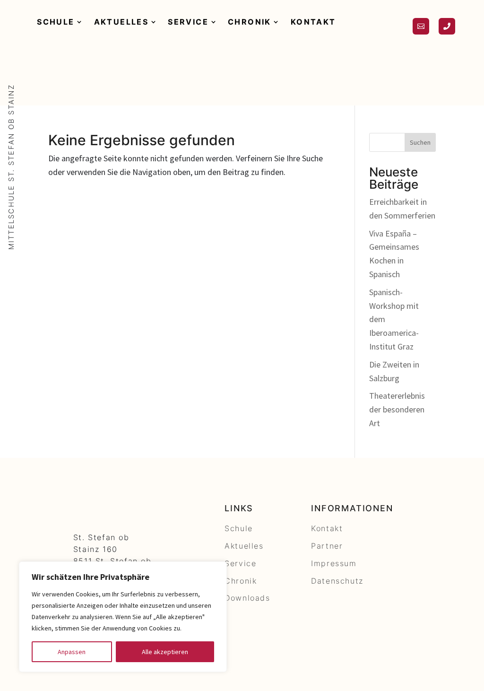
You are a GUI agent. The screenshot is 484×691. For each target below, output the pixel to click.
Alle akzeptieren (165, 651)
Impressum (333, 563)
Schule (55, 21)
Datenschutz (337, 581)
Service (188, 21)
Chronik (249, 21)
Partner (327, 546)
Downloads (247, 598)
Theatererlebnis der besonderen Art (397, 409)
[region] (123, 616)
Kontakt (313, 21)
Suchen (420, 142)
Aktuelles (121, 21)
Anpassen (72, 651)
